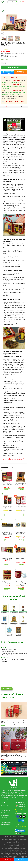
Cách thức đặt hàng (5, 805)
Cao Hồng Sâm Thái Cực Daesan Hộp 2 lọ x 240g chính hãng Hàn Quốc (7, 533)
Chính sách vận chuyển (6, 812)
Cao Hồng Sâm (21, 4)
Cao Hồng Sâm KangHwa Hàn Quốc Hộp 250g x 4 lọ (20, 484)
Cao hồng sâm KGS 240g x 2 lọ (11, 134)
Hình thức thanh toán (5, 819)
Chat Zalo (22, 859)
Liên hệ (2, 827)
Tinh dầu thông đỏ (22, 854)
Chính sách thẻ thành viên (6, 808)
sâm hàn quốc (16, 853)
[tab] (14, 114)
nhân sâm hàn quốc (13, 856)
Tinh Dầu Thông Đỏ (8, 853)
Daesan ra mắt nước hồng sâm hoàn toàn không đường (12, 721)
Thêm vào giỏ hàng (14, 67)
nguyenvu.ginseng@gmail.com (9, 651)
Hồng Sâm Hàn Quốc (13, 4)
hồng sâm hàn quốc (12, 854)
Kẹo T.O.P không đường (16, 857)
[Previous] (3, 22)
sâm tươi (22, 853)
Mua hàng (7, 489)
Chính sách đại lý (4, 817)
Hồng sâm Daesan (6, 857)
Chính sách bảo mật (5, 810)
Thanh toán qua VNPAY (6, 822)
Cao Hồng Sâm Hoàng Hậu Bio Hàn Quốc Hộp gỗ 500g (20, 583)
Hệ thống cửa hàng (5, 815)
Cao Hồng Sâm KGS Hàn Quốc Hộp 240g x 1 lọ (21, 507)
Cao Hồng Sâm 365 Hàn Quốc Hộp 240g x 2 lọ (21, 558)
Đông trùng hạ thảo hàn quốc (14, 851)
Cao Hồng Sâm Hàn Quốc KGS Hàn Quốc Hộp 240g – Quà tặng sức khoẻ (7, 485)
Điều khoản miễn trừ (5, 824)
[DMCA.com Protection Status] (18, 833)
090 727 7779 (9, 649)
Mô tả (3, 114)
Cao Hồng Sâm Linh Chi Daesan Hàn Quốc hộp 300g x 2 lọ (7, 558)
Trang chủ (6, 4)
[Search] (16, 2)
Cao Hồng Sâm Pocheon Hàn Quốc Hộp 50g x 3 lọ (7, 582)
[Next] (25, 22)
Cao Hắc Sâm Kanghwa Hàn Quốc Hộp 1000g (21, 533)
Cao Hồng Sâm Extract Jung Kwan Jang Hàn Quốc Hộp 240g (7, 508)
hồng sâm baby (4, 856)
